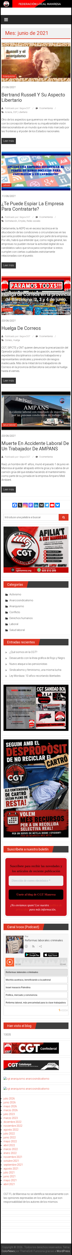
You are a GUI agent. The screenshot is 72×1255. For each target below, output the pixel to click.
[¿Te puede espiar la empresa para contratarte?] (36, 170)
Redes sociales (33, 221)
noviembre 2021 (13, 1156)
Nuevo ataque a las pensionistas (28, 663)
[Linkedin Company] (36, 505)
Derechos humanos (21, 618)
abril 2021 (9, 1184)
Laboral (6, 185)
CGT (15, 112)
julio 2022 (9, 1133)
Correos (8, 340)
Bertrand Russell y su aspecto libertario (33, 97)
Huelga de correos (21, 328)
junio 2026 (10, 1102)
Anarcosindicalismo (21, 600)
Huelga (16, 340)
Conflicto (7, 310)
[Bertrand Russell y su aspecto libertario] (36, 61)
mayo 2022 (10, 1141)
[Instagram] (25, 505)
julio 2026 (9, 1098)
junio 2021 (10, 1176)
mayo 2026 (10, 1106)
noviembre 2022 (13, 1125)
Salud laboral (9, 425)
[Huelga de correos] (36, 295)
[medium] (41, 505)
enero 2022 (10, 1153)
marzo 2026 (11, 1110)
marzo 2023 (11, 1118)
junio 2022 (10, 1137)
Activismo (15, 594)
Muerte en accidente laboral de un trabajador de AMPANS (35, 446)
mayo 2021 (10, 1180)
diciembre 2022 (12, 1121)
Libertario (22, 112)
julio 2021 (9, 1172)
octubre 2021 (11, 1160)
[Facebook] (14, 505)
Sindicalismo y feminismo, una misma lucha (35, 669)
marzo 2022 (11, 1149)
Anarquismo (9, 76)
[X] (20, 505)
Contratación (11, 221)
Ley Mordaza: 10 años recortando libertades (35, 675)
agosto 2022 (11, 1129)
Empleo (21, 221)
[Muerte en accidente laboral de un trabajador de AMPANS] (36, 410)
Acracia (8, 112)
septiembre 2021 (13, 1164)
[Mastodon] (30, 505)
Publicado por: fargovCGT (17, 108)
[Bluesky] (57, 505)
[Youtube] (52, 505)
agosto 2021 (11, 1168)
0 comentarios (46, 108)
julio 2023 (9, 1114)
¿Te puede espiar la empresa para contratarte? (32, 206)
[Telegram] (46, 505)
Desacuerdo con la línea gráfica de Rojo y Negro (37, 658)
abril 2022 (9, 1145)
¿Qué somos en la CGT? (23, 652)
